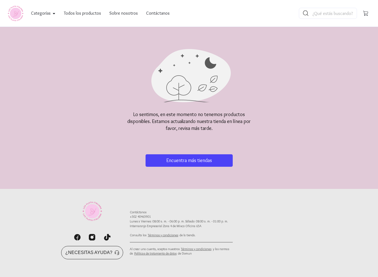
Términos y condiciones (163, 235)
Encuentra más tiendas (189, 160)
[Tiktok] (107, 237)
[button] (365, 13)
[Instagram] (92, 237)
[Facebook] (77, 237)
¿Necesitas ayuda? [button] (88, 252)
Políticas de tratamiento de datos (155, 253)
